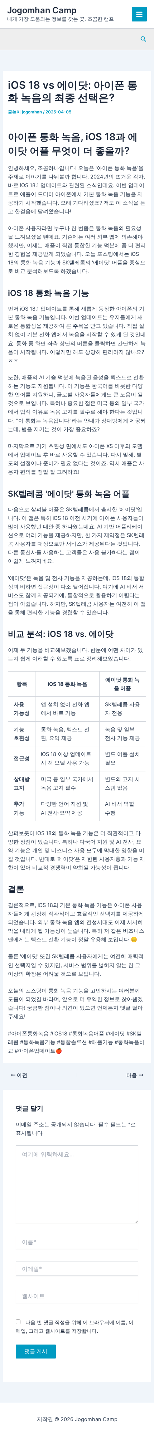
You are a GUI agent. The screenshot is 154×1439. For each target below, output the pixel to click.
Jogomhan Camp (42, 10)
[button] (143, 39)
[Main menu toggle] (139, 14)
